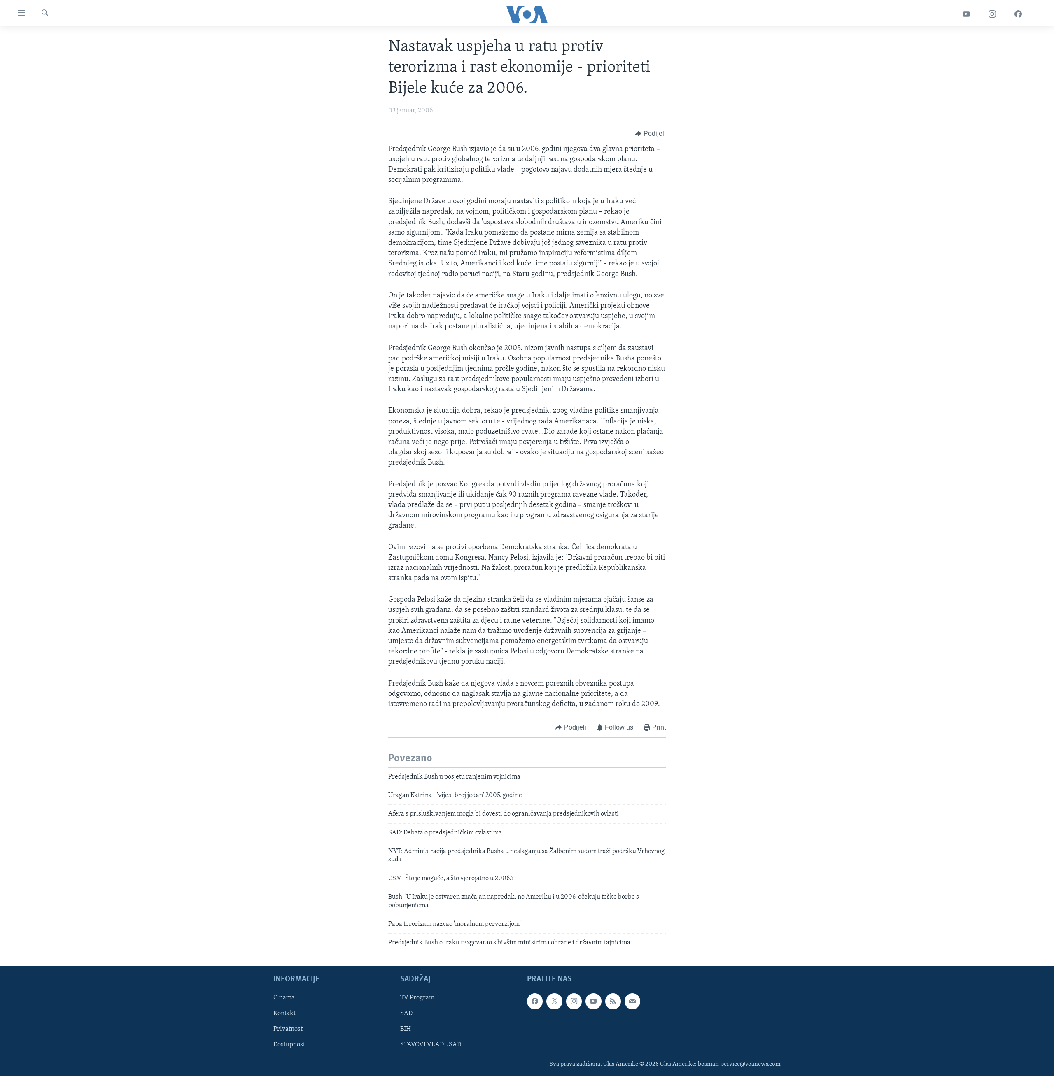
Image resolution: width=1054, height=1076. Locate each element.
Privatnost (288, 1029)
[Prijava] (632, 1001)
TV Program (417, 998)
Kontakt (284, 1013)
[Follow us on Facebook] (535, 1001)
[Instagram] (992, 14)
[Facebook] (1018, 14)
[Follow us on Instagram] (574, 1001)
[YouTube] (966, 14)
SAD (406, 1013)
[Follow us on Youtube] (593, 1001)
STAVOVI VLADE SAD (430, 1044)
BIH (405, 1029)
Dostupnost (289, 1044)
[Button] (650, 134)
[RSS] (613, 1001)
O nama (284, 998)
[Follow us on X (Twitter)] (554, 1001)
